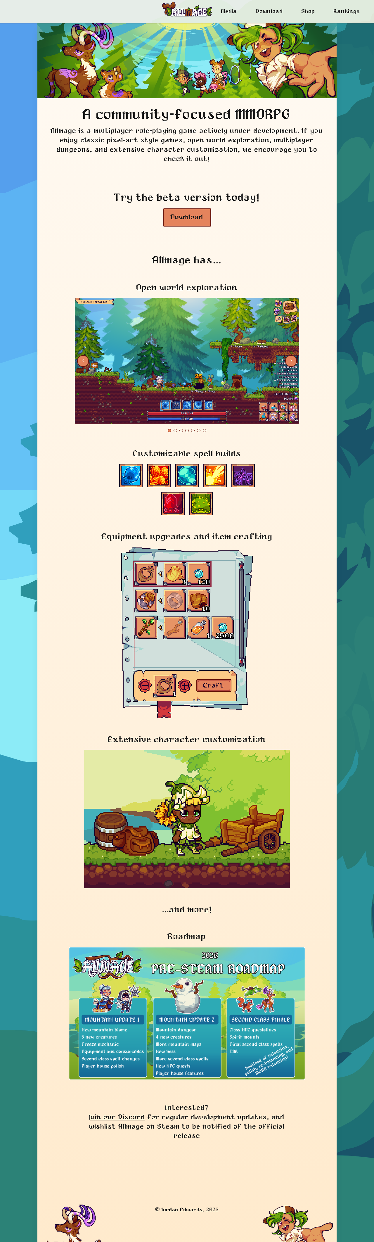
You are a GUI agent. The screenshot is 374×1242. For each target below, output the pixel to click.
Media (229, 11)
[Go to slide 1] (169, 430)
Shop (308, 11)
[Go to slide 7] (204, 430)
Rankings (347, 11)
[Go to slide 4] (187, 430)
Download (269, 11)
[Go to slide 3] (181, 430)
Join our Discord (117, 1117)
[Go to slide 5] (193, 430)
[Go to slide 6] (198, 430)
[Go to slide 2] (175, 430)
